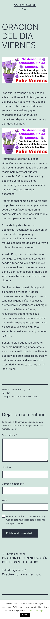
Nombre (7, 467)
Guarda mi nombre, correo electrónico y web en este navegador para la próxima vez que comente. (25, 520)
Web (4, 500)
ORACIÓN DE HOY (31, 396)
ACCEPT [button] (25, 615)
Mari (8, 393)
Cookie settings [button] (36, 610)
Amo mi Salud (25, 5)
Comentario (9, 435)
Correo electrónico (13, 483)
